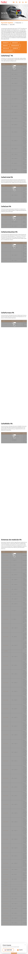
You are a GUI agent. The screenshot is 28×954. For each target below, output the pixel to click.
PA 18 (6, 255)
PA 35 (6, 118)
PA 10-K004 (5, 569)
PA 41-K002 (5, 848)
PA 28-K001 (5, 610)
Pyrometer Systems (7, 22)
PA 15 (6, 74)
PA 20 (6, 78)
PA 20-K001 (5, 574)
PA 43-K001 (5, 856)
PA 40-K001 (5, 656)
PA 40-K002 (5, 665)
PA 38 (6, 438)
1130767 (6, 885)
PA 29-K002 (5, 636)
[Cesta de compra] (22, 2)
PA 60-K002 (5, 879)
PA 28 (6, 90)
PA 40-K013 (5, 761)
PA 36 (6, 124)
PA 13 (6, 70)
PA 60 (6, 158)
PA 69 (6, 169)
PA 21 (6, 83)
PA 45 (6, 195)
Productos (18, 22)
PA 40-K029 (5, 804)
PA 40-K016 (5, 769)
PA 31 (6, 112)
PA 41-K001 (5, 839)
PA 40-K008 (5, 717)
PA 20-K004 (5, 589)
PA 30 (6, 106)
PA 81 (6, 221)
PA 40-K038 (5, 830)
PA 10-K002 (5, 560)
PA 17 (6, 247)
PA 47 (6, 260)
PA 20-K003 (5, 584)
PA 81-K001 (5, 889)
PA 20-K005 (5, 594)
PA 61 (6, 163)
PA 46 (6, 324)
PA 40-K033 (5, 821)
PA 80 (6, 217)
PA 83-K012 (5, 898)
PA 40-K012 (5, 752)
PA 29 (6, 98)
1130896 (6, 651)
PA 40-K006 (5, 700)
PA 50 (6, 154)
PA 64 (6, 200)
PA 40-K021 (5, 787)
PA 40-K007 (5, 708)
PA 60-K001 (5, 874)
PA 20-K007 (5, 603)
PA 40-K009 (5, 726)
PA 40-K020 (5, 778)
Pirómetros (4, 24)
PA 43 (6, 148)
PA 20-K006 (5, 599)
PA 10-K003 (5, 565)
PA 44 (6, 189)
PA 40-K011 (5, 743)
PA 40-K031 (5, 813)
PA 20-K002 (5, 579)
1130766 (6, 882)
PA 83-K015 (5, 913)
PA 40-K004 (5, 682)
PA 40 (6, 132)
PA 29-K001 (5, 628)
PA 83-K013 (5, 903)
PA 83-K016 (5, 918)
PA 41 (6, 140)
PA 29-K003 (5, 645)
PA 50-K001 (5, 869)
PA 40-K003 (5, 674)
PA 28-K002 (5, 619)
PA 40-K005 (5, 691)
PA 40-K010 (5, 734)
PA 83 (6, 226)
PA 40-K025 (5, 795)
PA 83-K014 (5, 908)
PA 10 (6, 66)
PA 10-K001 (5, 555)
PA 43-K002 (5, 863)
